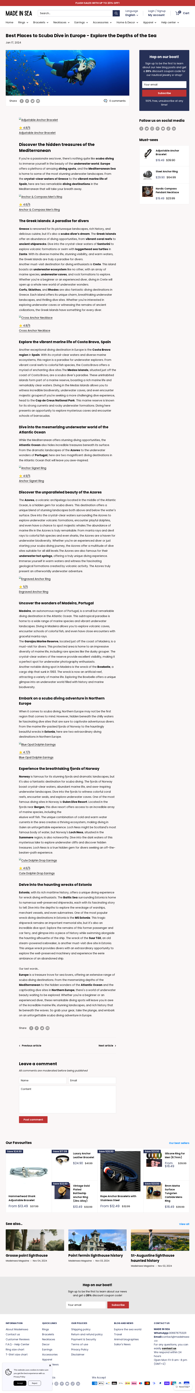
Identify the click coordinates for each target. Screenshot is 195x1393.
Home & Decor (126, 22)
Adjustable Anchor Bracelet (37, 133)
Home (9, 22)
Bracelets (39, 22)
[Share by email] (38, 100)
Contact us (13, 1334)
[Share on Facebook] (22, 100)
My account (156, 15)
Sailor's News (122, 1344)
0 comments (117, 101)
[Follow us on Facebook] (141, 128)
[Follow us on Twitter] (147, 128)
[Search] (116, 13)
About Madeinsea (17, 1329)
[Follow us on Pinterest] (158, 128)
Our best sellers (179, 1143)
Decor (46, 1344)
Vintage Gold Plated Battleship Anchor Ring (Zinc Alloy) (81, 1193)
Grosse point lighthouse (27, 1255)
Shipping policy (81, 1329)
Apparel (148, 22)
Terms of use (79, 1344)
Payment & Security (83, 1339)
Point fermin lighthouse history (95, 1255)
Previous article (31, 1045)
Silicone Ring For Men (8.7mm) (175, 1155)
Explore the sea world (127, 1329)
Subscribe (164, 93)
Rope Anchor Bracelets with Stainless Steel (118, 1198)
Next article (106, 1045)
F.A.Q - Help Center (17, 1344)
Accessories (100, 22)
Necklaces (59, 22)
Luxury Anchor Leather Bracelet (83, 1155)
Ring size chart (15, 1349)
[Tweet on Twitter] (33, 100)
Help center (168, 22)
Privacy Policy (79, 1349)
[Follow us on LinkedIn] (174, 128)
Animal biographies (126, 1339)
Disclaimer (78, 1354)
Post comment (33, 1119)
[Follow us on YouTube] (163, 128)
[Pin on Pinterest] (27, 100)
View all (184, 1224)
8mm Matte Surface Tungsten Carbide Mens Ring (173, 1193)
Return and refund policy (87, 1334)
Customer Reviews (18, 1339)
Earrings (80, 22)
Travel (118, 1334)
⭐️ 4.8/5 (24, 128)
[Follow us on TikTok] (168, 128)
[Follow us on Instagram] (152, 128)
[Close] (50, 1365)
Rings (21, 22)
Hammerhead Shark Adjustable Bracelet (22, 1198)
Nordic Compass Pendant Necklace (167, 190)
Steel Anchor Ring (167, 171)
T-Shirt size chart (17, 1354)
